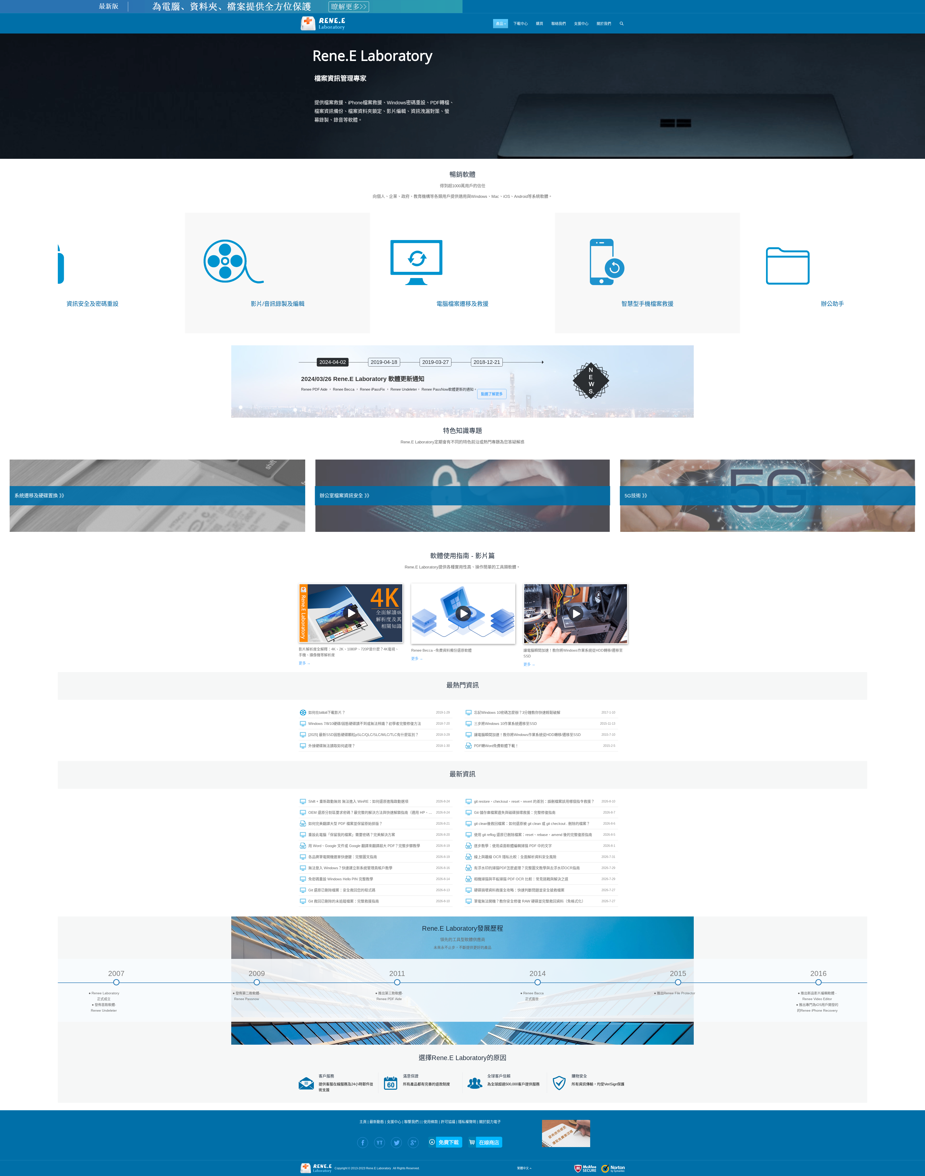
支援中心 (394, 1122)
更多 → (305, 663)
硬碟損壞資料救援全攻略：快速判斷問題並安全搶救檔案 (519, 890)
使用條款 (430, 1122)
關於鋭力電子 (490, 1122)
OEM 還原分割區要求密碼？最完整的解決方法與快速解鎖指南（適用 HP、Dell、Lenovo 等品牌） (372, 812)
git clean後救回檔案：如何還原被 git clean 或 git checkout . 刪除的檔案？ (532, 824)
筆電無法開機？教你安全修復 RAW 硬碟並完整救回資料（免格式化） (529, 901)
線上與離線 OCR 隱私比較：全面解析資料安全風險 (515, 857)
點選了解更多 (492, 394)
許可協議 (448, 1122)
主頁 (363, 1122)
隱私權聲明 (467, 1122)
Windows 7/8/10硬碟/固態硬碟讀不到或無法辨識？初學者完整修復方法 (364, 724)
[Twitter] (396, 1142)
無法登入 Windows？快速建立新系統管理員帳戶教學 (350, 868)
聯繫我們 (411, 1122)
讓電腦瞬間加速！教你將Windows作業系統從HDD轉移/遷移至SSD (527, 735)
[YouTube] (379, 1142)
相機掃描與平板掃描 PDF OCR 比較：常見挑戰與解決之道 (521, 879)
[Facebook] (362, 1142)
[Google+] (413, 1142)
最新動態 (377, 1122)
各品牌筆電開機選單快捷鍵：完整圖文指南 (342, 857)
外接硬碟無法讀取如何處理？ (331, 746)
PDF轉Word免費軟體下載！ (496, 746)
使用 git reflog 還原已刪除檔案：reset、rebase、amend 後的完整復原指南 (533, 835)
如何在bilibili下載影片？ (326, 712)
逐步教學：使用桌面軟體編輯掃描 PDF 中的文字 (513, 846)
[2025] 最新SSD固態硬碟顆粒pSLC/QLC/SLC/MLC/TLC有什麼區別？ (363, 735)
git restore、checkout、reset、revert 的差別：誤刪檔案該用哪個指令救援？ (534, 801)
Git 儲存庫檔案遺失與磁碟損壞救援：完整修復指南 (514, 812)
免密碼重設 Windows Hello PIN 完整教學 (340, 879)
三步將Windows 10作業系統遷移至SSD (505, 724)
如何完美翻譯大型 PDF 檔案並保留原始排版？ (345, 824)
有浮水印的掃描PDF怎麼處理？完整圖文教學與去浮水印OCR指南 (527, 868)
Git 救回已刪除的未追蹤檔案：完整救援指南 (343, 901)
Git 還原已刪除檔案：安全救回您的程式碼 (341, 890)
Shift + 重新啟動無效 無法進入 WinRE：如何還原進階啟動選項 (358, 801)
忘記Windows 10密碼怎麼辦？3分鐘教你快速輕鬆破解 (517, 712)
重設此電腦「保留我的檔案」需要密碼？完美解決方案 (351, 835)
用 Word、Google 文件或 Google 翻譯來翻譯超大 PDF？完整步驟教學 (364, 846)
